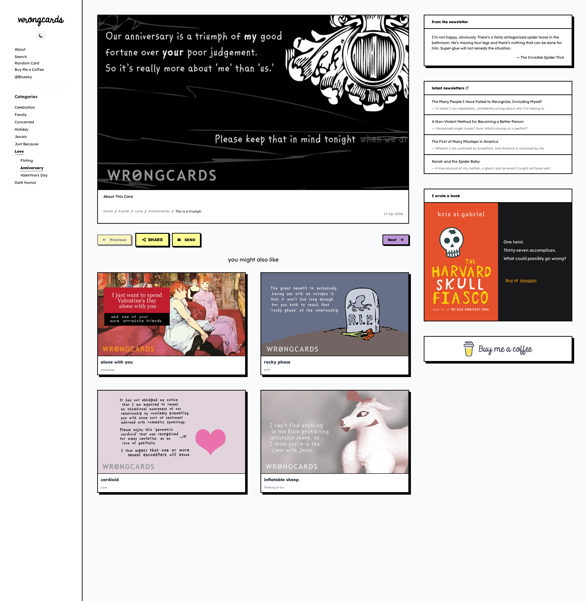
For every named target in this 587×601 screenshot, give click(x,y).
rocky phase (277, 362)
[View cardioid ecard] (171, 432)
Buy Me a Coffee (29, 69)
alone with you (117, 362)
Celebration (25, 107)
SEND (190, 239)
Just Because (26, 144)
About (20, 49)
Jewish (21, 136)
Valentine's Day (33, 175)
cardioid (110, 479)
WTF (267, 370)
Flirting (26, 160)
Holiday (21, 129)
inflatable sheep (281, 479)
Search (21, 56)
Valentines (108, 370)
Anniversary (43, 167)
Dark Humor (25, 182)
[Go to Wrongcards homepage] (41, 20)
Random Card (27, 63)
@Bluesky (23, 76)
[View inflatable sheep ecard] (334, 432)
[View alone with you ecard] (171, 314)
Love (34, 151)
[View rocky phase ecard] (334, 314)
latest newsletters (449, 88)
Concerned (24, 122)
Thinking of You (274, 487)
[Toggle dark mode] (41, 35)
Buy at (521, 281)
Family (21, 114)
